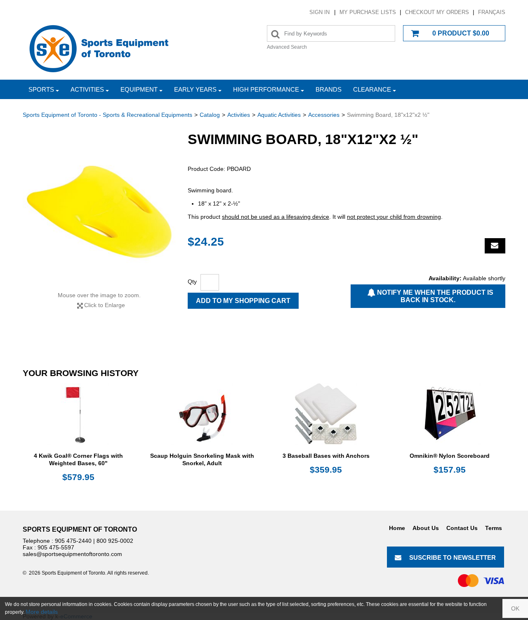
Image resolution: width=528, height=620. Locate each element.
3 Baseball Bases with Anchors (326, 455)
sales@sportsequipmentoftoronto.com (72, 554)
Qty (192, 281)
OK (515, 608)
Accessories (323, 114)
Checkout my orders (437, 12)
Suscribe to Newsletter (452, 557)
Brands (329, 89)
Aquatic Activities (279, 114)
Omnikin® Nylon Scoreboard (450, 455)
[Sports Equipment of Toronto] (99, 48)
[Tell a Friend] (495, 245)
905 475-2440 (73, 540)
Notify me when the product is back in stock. (434, 296)
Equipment (139, 89)
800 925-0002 (115, 540)
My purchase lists (367, 12)
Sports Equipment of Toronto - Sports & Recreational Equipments (107, 114)
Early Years (195, 89)
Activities (87, 89)
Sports (41, 89)
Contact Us (462, 528)
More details (42, 611)
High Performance (266, 89)
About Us (425, 528)
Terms (493, 528)
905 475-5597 (56, 547)
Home (397, 528)
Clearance (372, 89)
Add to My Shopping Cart (243, 300)
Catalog (210, 114)
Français (491, 12)
